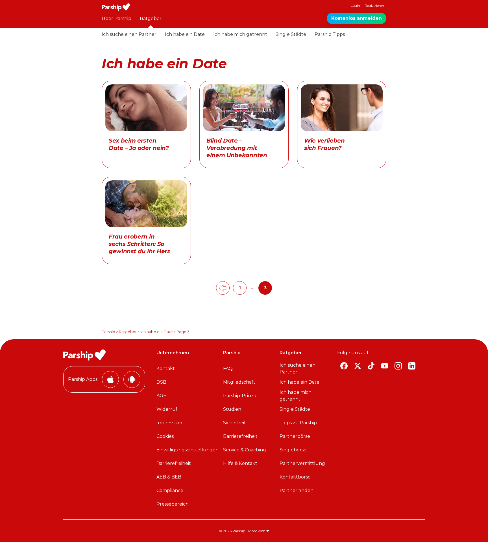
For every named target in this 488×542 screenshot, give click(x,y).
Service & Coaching (244, 450)
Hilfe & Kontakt (240, 463)
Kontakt (165, 368)
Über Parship (116, 18)
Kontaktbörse (295, 477)
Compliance (169, 490)
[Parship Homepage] (116, 7)
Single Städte (291, 34)
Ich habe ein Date (185, 34)
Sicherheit (234, 422)
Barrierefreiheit (173, 463)
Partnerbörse (295, 436)
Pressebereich (172, 504)
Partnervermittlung (302, 463)
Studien (232, 409)
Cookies (165, 436)
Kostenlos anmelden (356, 18)
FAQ (228, 368)
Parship (108, 331)
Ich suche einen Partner (129, 34)
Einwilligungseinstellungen (187, 450)
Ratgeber (151, 18)
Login (355, 5)
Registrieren (374, 5)
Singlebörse (293, 450)
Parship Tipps (330, 34)
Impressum (169, 422)
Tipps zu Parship (298, 422)
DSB (161, 382)
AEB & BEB (168, 477)
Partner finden (296, 490)
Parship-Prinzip (240, 395)
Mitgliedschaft (239, 382)
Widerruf (166, 409)
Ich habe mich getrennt (240, 34)
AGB (161, 395)
